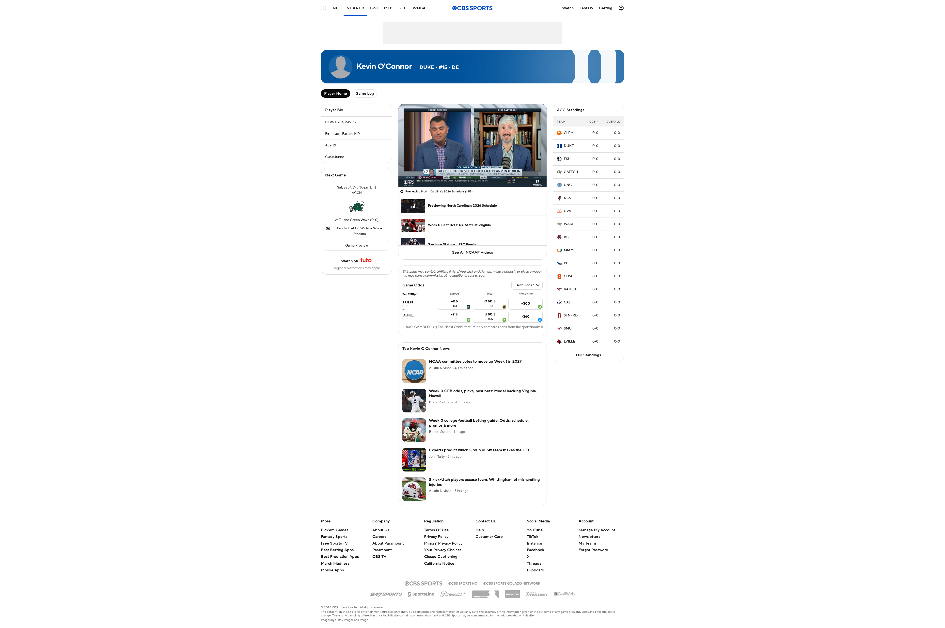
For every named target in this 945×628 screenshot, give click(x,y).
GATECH (571, 172)
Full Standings (588, 355)
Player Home (335, 93)
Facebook (535, 550)
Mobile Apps (332, 570)
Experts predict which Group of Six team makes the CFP (480, 450)
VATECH (571, 289)
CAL (567, 302)
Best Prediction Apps (340, 556)
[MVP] (512, 592)
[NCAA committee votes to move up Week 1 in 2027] (414, 371)
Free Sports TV (334, 543)
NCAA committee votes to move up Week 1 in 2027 (475, 361)
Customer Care (489, 536)
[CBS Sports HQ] (462, 583)
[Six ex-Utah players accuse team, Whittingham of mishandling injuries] (414, 489)
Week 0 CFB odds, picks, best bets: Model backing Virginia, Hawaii (483, 393)
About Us (380, 530)
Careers (379, 536)
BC (566, 237)
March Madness (335, 563)
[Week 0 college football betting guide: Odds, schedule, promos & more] (414, 430)
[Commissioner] (485, 592)
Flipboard (535, 570)
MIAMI (569, 250)
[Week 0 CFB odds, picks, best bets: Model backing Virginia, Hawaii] (414, 400)
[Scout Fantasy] (537, 593)
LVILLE (569, 341)
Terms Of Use (436, 530)
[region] (472, 145)
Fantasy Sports (334, 536)
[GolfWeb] (564, 594)
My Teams (588, 543)
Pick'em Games (334, 530)
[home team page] (356, 206)
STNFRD (571, 315)
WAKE (569, 224)
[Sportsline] (421, 593)
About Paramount (388, 543)
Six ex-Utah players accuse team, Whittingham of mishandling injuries (484, 482)
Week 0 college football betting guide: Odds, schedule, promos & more (479, 423)
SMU (568, 328)
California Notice (439, 558)
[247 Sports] (386, 593)
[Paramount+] (453, 593)
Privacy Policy (436, 536)
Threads (534, 563)
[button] (324, 8)
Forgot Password (593, 550)
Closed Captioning (440, 552)
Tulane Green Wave (354, 220)
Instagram (536, 543)
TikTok (532, 536)
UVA (567, 211)
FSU (567, 159)
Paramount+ (383, 550)
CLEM (569, 133)
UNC (568, 185)
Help (479, 530)
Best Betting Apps (337, 550)
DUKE (569, 146)
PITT (567, 263)
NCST (568, 198)
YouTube (535, 530)
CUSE (568, 276)
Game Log (364, 93)
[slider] (472, 173)
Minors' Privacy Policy (443, 543)
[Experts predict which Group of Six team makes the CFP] (414, 459)
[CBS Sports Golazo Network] (511, 583)
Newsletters (589, 536)
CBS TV (379, 556)
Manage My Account (597, 530)
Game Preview (356, 245)
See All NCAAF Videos (472, 252)
